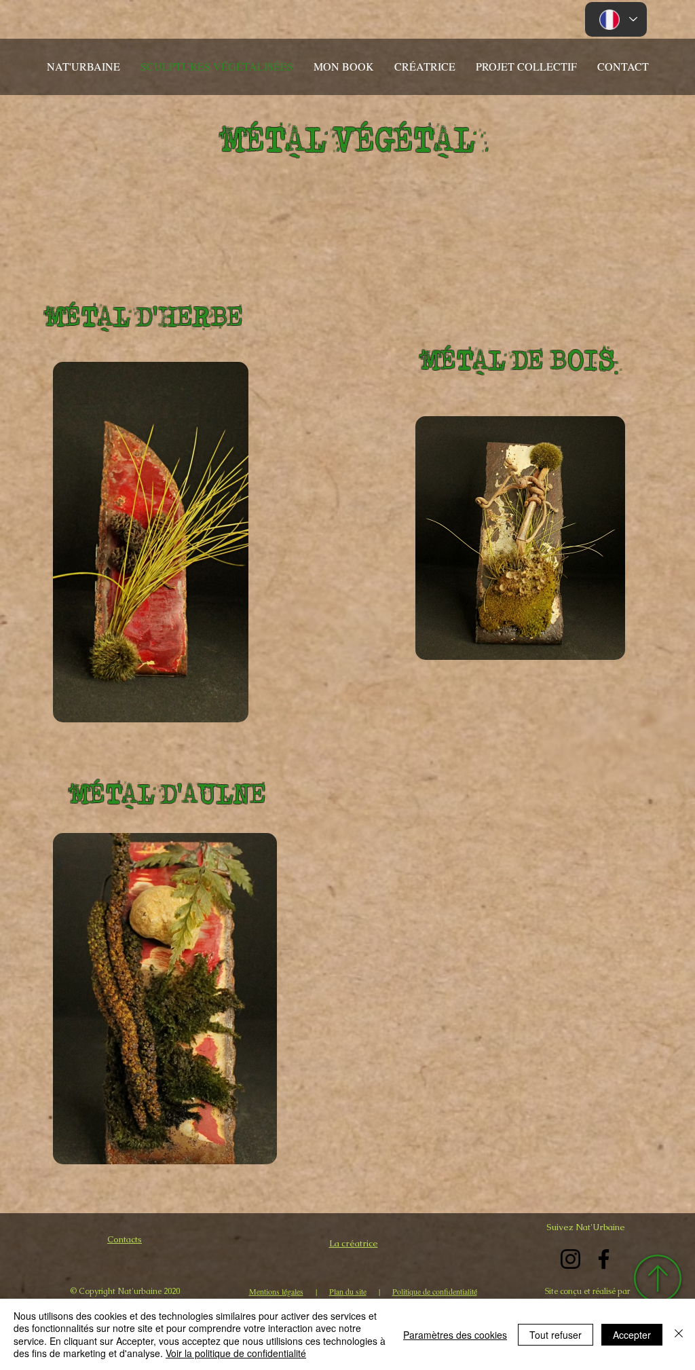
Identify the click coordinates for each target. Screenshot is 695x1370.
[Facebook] (603, 1259)
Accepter (632, 1334)
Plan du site (348, 1291)
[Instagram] (570, 1259)
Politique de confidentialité (434, 1291)
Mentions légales (276, 1291)
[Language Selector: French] (616, 19)
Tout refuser (555, 1334)
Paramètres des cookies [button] (455, 1334)
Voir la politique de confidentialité (236, 1353)
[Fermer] (679, 1334)
